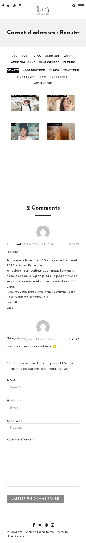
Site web (15, 421)
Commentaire (20, 439)
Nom (12, 380)
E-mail (14, 400)
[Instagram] (20, 6)
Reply (74, 244)
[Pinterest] (14, 6)
